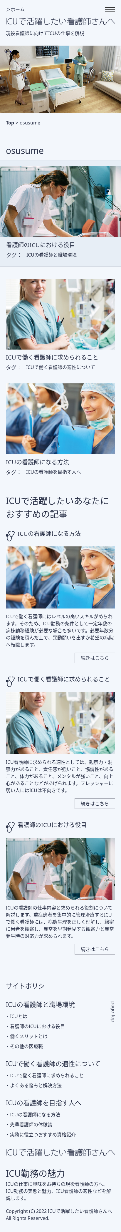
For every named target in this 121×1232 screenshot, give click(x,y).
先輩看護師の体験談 (31, 1124)
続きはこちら (95, 658)
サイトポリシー (28, 985)
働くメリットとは (29, 1036)
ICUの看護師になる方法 (49, 534)
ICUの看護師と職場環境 (40, 1004)
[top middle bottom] (110, 9)
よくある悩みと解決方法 (36, 1085)
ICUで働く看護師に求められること (64, 679)
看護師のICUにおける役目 (52, 825)
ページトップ (112, 1001)
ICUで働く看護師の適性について (53, 1063)
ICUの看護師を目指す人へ (43, 1102)
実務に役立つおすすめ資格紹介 (43, 1134)
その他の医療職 (26, 1046)
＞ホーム (15, 9)
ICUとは (18, 1016)
